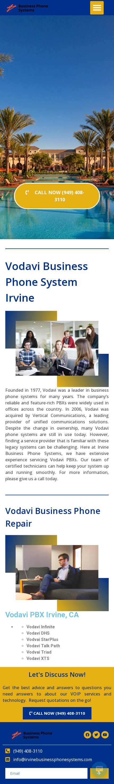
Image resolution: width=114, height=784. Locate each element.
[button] (97, 7)
